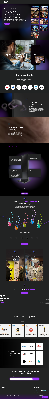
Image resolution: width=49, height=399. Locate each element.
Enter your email (13, 376)
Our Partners (36, 387)
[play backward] (4, 87)
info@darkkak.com (7, 389)
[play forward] (44, 87)
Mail (1, 389)
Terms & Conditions (41, 395)
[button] (32, 2)
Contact (2, 387)
